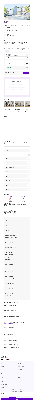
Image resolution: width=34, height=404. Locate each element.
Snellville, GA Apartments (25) (9, 254)
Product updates (3, 367)
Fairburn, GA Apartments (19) (9, 262)
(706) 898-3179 (6, 22)
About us (2, 363)
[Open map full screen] (29, 155)
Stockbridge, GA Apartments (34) (9, 271)
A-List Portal (2, 377)
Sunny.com (2, 369)
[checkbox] (13, 85)
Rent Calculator (20, 367)
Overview (6, 25)
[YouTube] (18, 389)
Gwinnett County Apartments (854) (9, 283)
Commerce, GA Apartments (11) (9, 266)
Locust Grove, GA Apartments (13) (9, 261)
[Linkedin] (13, 389)
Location (16, 25)
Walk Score (10, 196)
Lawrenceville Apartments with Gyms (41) (10, 233)
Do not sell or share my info (21, 381)
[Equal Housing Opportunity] (12, 389)
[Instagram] (20, 389)
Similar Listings (12, 25)
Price (8, 25)
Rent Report (19, 370)
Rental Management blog (4, 384)
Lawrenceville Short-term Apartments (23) (10, 247)
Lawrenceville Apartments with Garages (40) (11, 232)
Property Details (26, 25)
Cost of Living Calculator (21, 366)
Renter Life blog (20, 369)
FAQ (1, 372)
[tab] (7, 51)
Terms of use (19, 378)
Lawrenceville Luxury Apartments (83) (10, 240)
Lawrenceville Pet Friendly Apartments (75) (10, 242)
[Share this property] (29, 21)
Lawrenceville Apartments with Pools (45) (10, 235)
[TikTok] (21, 389)
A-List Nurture (2, 381)
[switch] (27, 57)
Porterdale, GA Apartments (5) (9, 269)
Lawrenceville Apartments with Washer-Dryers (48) (11, 237)
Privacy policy (19, 377)
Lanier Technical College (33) (9, 293)
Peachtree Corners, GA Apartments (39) (10, 273)
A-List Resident (3, 383)
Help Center (2, 387)
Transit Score (23, 196)
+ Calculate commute (9, 37)
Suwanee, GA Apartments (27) (9, 257)
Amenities (19, 25)
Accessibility (19, 380)
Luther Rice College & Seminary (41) (10, 291)
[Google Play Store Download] (8, 359)
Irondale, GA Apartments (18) (9, 276)
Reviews (22, 25)
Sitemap (2, 373)
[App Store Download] (3, 359)
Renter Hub (19, 363)
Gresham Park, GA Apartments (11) (9, 278)
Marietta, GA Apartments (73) (9, 264)
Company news (3, 366)
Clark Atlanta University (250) (9, 295)
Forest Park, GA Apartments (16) (9, 259)
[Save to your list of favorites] (29, 6)
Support (2, 370)
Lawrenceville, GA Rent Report (19, 313)
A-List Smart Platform (3, 378)
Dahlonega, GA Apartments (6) (9, 274)
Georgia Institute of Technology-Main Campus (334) (12, 290)
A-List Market (2, 380)
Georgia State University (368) (9, 288)
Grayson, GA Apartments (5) (9, 252)
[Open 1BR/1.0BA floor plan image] (26, 62)
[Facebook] (15, 389)
